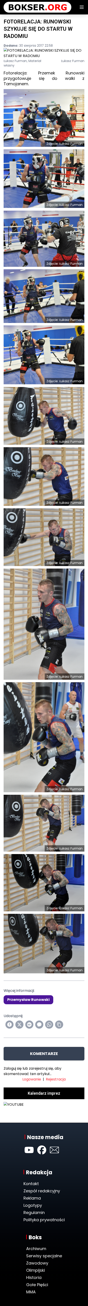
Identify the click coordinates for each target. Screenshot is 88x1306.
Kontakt (31, 1178)
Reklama (32, 1192)
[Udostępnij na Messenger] (39, 1024)
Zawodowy (37, 1257)
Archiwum (36, 1243)
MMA (31, 1286)
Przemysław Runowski (28, 999)
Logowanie (31, 1079)
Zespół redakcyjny (41, 1185)
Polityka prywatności (44, 1214)
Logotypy (32, 1200)
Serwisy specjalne (44, 1250)
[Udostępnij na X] (19, 1024)
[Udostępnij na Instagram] (29, 1024)
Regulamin (34, 1207)
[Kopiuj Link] (59, 1024)
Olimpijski (35, 1265)
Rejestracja (56, 1079)
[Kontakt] (54, 1144)
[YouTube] (29, 1144)
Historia (34, 1272)
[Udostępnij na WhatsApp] (49, 1024)
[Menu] (81, 7)
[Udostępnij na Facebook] (9, 1024)
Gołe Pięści (37, 1279)
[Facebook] (41, 1144)
